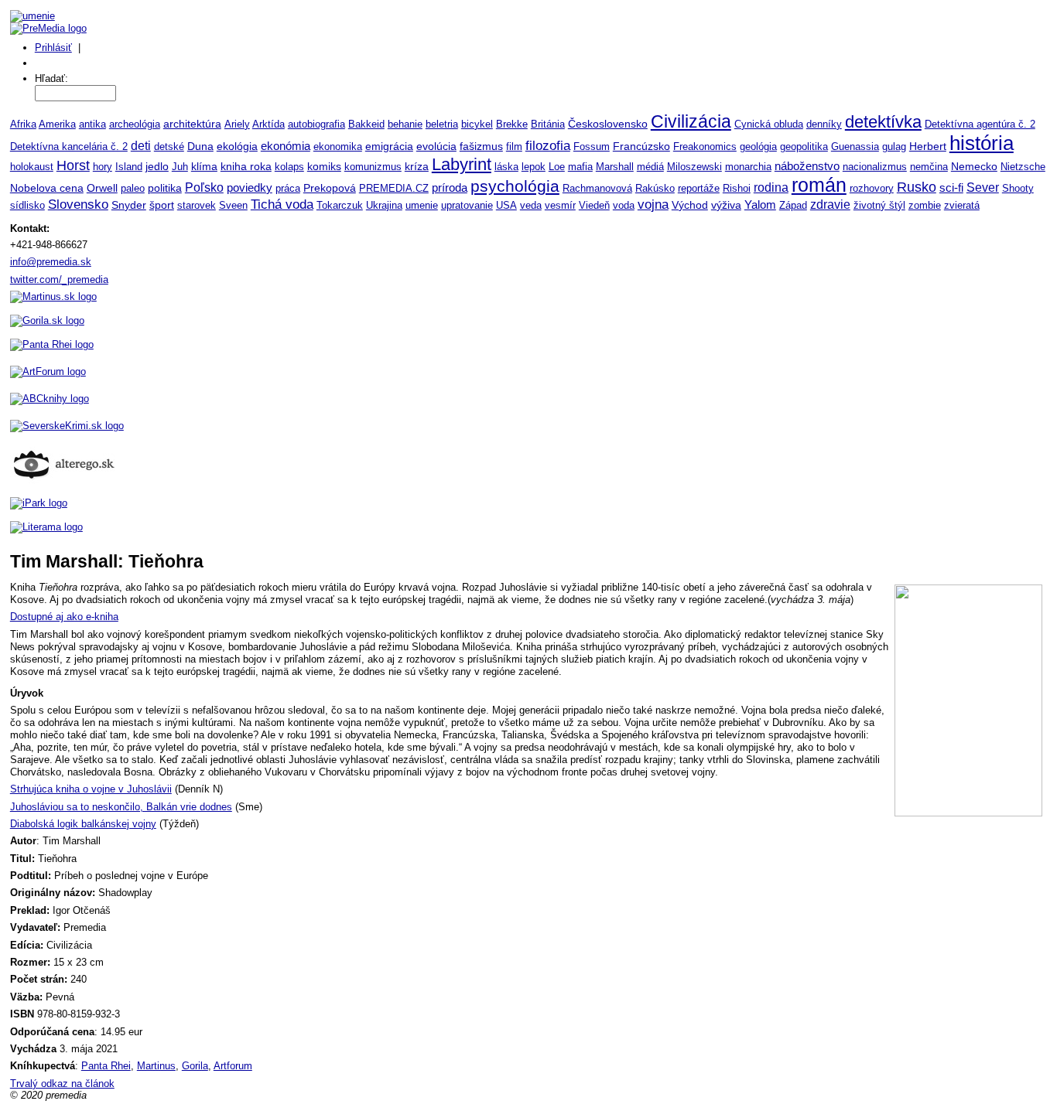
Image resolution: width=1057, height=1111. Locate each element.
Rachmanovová (597, 188)
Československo (608, 124)
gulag (894, 146)
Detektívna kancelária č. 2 (69, 146)
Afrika (23, 124)
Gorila (195, 1066)
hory (102, 166)
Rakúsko (655, 188)
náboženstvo (807, 165)
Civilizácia (691, 121)
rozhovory (872, 188)
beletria (442, 124)
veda (531, 205)
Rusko (916, 187)
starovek (196, 205)
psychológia (514, 186)
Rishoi (737, 188)
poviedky (249, 188)
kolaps (289, 166)
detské (169, 146)
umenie (421, 205)
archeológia (134, 124)
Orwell (102, 188)
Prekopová (329, 188)
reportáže (699, 188)
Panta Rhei (106, 1066)
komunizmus (373, 166)
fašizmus (481, 146)
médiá (650, 166)
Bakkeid (366, 124)
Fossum (591, 146)
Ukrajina (384, 205)
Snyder (128, 205)
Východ (690, 205)
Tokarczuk (339, 205)
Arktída (268, 124)
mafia (580, 166)
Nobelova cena (47, 188)
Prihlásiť (53, 47)
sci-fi (951, 187)
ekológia (237, 146)
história (981, 143)
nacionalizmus (875, 166)
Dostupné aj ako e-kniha (64, 616)
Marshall (615, 166)
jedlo (157, 166)
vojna (653, 204)
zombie (924, 205)
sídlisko (27, 205)
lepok (534, 166)
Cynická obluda (768, 124)
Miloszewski (694, 166)
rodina (771, 187)
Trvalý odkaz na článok (62, 1083)
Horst (73, 165)
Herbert (927, 146)
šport (161, 205)
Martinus (156, 1066)
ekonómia (285, 145)
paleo (133, 188)
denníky (824, 124)
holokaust (31, 166)
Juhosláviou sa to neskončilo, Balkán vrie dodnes (121, 807)
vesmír (560, 205)
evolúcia (436, 146)
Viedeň (594, 205)
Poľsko (204, 187)
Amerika (57, 124)
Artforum (233, 1066)
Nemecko (974, 166)
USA (506, 205)
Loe (557, 166)
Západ (793, 205)
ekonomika (337, 146)
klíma (204, 166)
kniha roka (246, 166)
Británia (548, 124)
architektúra (192, 124)
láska (506, 166)
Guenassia (855, 146)
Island (128, 166)
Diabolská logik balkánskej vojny (83, 824)
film (514, 146)
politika (165, 188)
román (819, 185)
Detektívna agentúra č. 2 (980, 124)
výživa (726, 205)
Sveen (233, 205)
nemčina (929, 166)
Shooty (1018, 188)
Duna (200, 146)
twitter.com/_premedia (59, 279)
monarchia (748, 166)
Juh (180, 166)
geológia (758, 146)
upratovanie (467, 205)
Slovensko (78, 204)
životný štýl (879, 205)
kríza (417, 166)
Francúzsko (641, 146)
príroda (449, 187)
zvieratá (962, 205)
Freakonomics (705, 146)
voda (624, 205)
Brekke (512, 124)
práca (287, 188)
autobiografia (316, 124)
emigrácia (389, 146)
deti (141, 145)
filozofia (547, 145)
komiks (324, 166)
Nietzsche (1023, 166)
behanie (405, 124)
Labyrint (461, 164)
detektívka (883, 121)
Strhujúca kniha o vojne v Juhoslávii (91, 789)
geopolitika (804, 146)
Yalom (760, 205)
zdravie (830, 204)
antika (92, 124)
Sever (982, 187)
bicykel (477, 124)
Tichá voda (282, 204)
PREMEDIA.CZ (394, 188)
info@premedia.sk (50, 262)
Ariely (237, 124)
